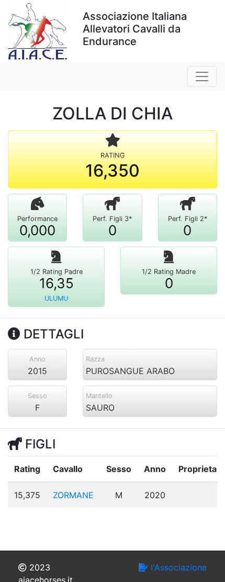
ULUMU (56, 298)
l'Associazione (177, 567)
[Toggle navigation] (202, 76)
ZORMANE (73, 495)
